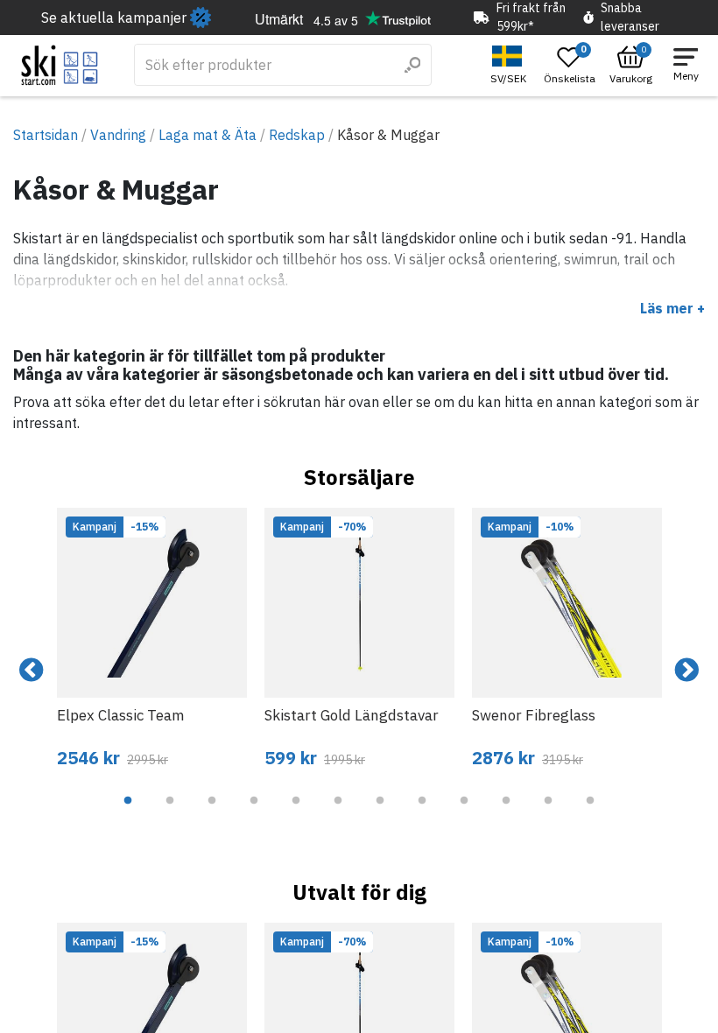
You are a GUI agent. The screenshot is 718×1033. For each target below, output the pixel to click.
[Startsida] (60, 65)
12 (590, 813)
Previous (32, 671)
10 (506, 813)
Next (686, 671)
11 (548, 813)
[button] (510, 65)
